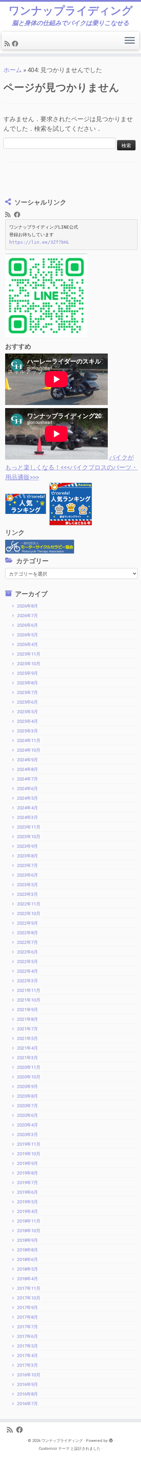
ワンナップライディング (71, 10)
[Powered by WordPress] (110, 1439)
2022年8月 (27, 932)
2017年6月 (27, 1336)
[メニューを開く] (130, 41)
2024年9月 (27, 759)
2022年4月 (27, 971)
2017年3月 (27, 1365)
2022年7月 (27, 942)
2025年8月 (27, 682)
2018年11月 (28, 1221)
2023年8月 (27, 855)
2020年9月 (27, 1086)
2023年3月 (27, 894)
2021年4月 (27, 1048)
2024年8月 (27, 769)
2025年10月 (28, 663)
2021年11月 (28, 990)
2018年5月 (27, 1269)
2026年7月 (27, 615)
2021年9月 (27, 1009)
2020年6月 (27, 1115)
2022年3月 (27, 980)
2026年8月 (27, 606)
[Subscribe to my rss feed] (8, 43)
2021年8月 (27, 1019)
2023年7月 (27, 865)
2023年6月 (27, 875)
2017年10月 (28, 1297)
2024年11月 (28, 740)
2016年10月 (28, 1374)
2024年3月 (27, 817)
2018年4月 (27, 1278)
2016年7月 (27, 1403)
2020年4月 (27, 1125)
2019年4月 (27, 1211)
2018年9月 (27, 1240)
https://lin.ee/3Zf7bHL (39, 242)
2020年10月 (28, 1076)
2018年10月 (28, 1230)
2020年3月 (27, 1134)
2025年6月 (27, 702)
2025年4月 (27, 721)
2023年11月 (28, 827)
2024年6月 (27, 788)
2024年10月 (28, 750)
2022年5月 (27, 961)
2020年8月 (27, 1096)
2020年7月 (27, 1105)
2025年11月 (28, 654)
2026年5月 (27, 634)
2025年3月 (27, 730)
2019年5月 (27, 1201)
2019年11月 (28, 1144)
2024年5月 (27, 798)
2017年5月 (27, 1346)
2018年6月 (27, 1259)
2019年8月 (27, 1173)
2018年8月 (27, 1249)
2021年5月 (27, 1038)
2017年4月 (27, 1355)
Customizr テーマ (54, 1448)
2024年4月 (27, 807)
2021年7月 (27, 1028)
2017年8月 (27, 1317)
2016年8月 (27, 1394)
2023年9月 (27, 846)
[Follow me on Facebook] (16, 43)
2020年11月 (28, 1067)
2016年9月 (27, 1384)
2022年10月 (28, 913)
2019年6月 (27, 1192)
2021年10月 (28, 1000)
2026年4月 (27, 644)
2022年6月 (27, 952)
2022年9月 (27, 923)
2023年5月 (27, 884)
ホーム (12, 69)
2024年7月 (27, 779)
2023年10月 (28, 836)
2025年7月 (27, 692)
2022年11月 (28, 903)
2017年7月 (27, 1326)
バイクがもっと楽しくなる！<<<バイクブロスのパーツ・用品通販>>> (71, 467)
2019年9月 (27, 1163)
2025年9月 (27, 673)
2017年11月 (28, 1288)
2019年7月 (27, 1182)
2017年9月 (27, 1307)
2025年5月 (27, 711)
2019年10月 (28, 1153)
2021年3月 (27, 1057)
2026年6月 (27, 625)
